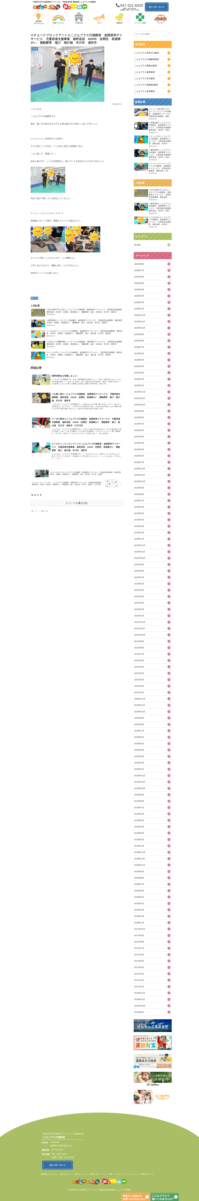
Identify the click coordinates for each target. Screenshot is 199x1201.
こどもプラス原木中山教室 (146, 53)
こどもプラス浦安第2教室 (146, 85)
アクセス (118, 1174)
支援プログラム (65, 1174)
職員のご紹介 (94, 1174)
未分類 (35, 298)
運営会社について (147, 1174)
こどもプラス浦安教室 (144, 72)
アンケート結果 (107, 1174)
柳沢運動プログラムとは (49, 1174)
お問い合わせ (158, 7)
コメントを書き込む (77, 503)
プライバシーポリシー (131, 1174)
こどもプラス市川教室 (144, 78)
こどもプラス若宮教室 (144, 91)
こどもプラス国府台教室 (145, 66)
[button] (169, 34)
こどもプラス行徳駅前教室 (146, 59)
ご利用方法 (77, 1174)
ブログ (85, 1174)
